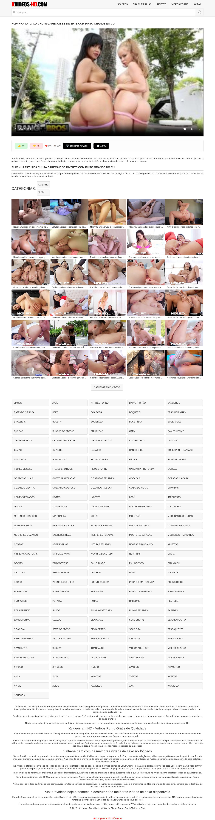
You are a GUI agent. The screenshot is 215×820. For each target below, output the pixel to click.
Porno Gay (20, 591)
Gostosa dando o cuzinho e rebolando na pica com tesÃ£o (69, 317)
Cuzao (18, 450)
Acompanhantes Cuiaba (107, 818)
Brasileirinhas (142, 4)
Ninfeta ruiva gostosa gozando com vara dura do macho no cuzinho (184, 227)
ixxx (131, 497)
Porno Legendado (140, 591)
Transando (98, 648)
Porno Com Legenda (141, 582)
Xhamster (174, 667)
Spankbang (20, 648)
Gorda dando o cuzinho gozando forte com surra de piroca (184, 317)
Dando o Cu (136, 450)
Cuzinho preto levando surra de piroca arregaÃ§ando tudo (30, 348)
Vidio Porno (136, 657)
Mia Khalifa (59, 516)
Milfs (94, 516)
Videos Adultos (138, 648)
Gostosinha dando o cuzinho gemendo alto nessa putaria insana (69, 378)
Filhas (133, 459)
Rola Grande (22, 610)
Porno (18, 582)
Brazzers (20, 421)
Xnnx (17, 676)
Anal (55, 403)
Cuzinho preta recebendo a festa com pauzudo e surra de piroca (69, 287)
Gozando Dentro (24, 487)
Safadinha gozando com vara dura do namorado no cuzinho (69, 227)
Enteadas (20, 459)
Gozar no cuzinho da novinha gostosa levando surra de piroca (146, 348)
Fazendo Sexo (99, 459)
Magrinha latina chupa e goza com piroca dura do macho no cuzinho (107, 227)
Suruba (56, 648)
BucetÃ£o (97, 421)
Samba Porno (22, 619)
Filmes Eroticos (62, 469)
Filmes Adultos (177, 459)
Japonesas (174, 497)
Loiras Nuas (59, 506)
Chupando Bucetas (63, 440)
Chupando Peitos (101, 440)
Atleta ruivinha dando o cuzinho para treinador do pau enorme (146, 227)
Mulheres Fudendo (179, 525)
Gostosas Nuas (23, 478)
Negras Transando (141, 544)
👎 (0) (36, 145)
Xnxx (41, 192)
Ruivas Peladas (138, 610)
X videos (57, 667)
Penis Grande (60, 572)
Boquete (134, 412)
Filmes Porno (99, 469)
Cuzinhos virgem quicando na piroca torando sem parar (184, 257)
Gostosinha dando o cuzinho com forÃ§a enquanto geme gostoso (69, 348)
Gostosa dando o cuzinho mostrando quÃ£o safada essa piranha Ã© (146, 378)
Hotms (56, 497)
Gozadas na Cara (178, 478)
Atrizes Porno (100, 403)
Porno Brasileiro (63, 582)
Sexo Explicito (177, 619)
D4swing (96, 450)
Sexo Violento (100, 638)
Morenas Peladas (63, 525)
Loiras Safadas (100, 506)
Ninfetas (173, 544)
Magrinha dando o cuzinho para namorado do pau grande (69, 257)
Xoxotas (96, 676)
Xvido (55, 686)
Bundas (18, 431)
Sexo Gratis (98, 629)
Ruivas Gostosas (101, 610)
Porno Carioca (100, 582)
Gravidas (173, 487)
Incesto (161, 4)
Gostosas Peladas (63, 478)
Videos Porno (180, 4)
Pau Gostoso (60, 563)
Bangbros (174, 403)
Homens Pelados (24, 497)
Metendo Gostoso (25, 516)
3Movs (18, 403)
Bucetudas (174, 421)
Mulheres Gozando (26, 535)
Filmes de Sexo (23, 469)
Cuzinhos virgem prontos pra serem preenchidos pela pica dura (146, 287)
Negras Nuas (60, 544)
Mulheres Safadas (140, 535)
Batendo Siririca (24, 412)
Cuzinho (43, 184)
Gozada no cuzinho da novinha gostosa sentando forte (146, 317)
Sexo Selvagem (61, 638)
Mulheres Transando (181, 535)
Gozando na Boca (101, 487)
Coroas (172, 440)
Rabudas (134, 601)
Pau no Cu (174, 563)
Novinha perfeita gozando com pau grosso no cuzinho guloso (30, 257)
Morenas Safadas (101, 525)
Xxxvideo (173, 686)
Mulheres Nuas (61, 535)
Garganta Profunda (141, 469)
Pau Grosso (136, 563)
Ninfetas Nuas (61, 553)
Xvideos (123, 4)
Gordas (172, 469)
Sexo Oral (135, 629)
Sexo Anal (97, 619)
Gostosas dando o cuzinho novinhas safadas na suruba (107, 348)
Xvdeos (133, 676)
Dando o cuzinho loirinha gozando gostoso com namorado (107, 257)
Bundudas (97, 431)
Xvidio (197, 4)
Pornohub (20, 601)
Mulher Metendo (139, 525)
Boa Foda (96, 412)
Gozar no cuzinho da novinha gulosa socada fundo (30, 287)
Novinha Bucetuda (102, 553)
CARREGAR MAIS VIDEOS (107, 387)
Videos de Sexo (177, 648)
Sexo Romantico (24, 638)
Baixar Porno (137, 403)
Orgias (18, 563)
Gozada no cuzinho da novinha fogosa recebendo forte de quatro (30, 378)
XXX (131, 686)
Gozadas (134, 478)
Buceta (56, 421)
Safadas (173, 610)
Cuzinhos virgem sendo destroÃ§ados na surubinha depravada (107, 378)
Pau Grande (98, 563)
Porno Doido (176, 582)
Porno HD (97, 591)
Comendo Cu (136, 440)
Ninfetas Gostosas (26, 553)
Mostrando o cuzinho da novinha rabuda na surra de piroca (184, 378)
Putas (94, 601)
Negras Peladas (100, 544)
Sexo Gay (19, 629)
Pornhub (173, 572)
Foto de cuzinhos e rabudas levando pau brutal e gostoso (107, 317)
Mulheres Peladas (102, 535)
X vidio (95, 667)
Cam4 (132, 431)
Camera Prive (176, 431)
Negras (18, 544)
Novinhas (135, 553)
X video (18, 667)
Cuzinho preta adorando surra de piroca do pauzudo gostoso (107, 287)
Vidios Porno (176, 657)
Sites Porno (175, 638)
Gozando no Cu (138, 487)
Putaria (57, 601)
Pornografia (176, 591)
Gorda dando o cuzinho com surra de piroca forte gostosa (30, 317)
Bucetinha (135, 421)
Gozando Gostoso (63, 487)
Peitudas (19, 572)
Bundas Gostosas (63, 431)
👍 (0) (21, 145)
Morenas (134, 516)
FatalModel (59, 459)
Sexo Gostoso (61, 629)
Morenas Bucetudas (180, 516)
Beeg (55, 412)
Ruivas (56, 610)
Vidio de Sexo (99, 657)
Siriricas (134, 638)
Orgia (171, 553)
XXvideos (96, 686)
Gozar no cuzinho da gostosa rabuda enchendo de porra (146, 257)
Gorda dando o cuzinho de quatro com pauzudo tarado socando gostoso (184, 287)
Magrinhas (174, 506)
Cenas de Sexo (23, 440)
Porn (132, 572)
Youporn (19, 695)
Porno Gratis (60, 591)
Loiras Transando (140, 506)
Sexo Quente (175, 629)
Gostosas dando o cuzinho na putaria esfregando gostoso (184, 348)
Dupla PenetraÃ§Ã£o (180, 450)
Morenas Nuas (23, 525)
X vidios (134, 667)
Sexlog (56, 619)
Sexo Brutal (136, 619)
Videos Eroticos (24, 657)
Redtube (173, 601)
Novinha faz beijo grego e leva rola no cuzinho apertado (30, 227)
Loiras (18, 506)
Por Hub (96, 572)
